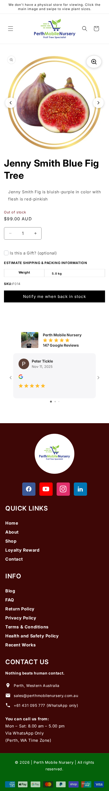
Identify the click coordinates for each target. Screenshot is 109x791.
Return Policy (20, 608)
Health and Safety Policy (32, 635)
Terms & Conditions (27, 626)
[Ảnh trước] (10, 102)
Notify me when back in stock (54, 296)
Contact (14, 559)
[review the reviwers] (21, 377)
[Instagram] (63, 489)
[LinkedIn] (80, 489)
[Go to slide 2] (55, 401)
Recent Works (20, 644)
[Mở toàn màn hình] (94, 61)
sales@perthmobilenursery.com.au (46, 695)
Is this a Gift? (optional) (33, 253)
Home (11, 523)
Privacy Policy (20, 617)
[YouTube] (46, 489)
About (12, 532)
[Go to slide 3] (58, 401)
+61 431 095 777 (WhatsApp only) (46, 705)
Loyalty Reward (22, 550)
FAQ (9, 599)
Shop (10, 541)
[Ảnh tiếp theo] (98, 102)
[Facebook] (28, 489)
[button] (10, 28)
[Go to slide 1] (51, 402)
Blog (10, 590)
